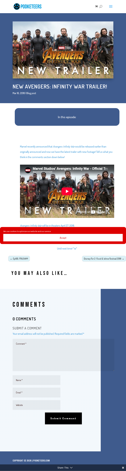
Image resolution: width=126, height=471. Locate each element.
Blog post (31, 93)
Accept (63, 237)
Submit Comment (63, 418)
